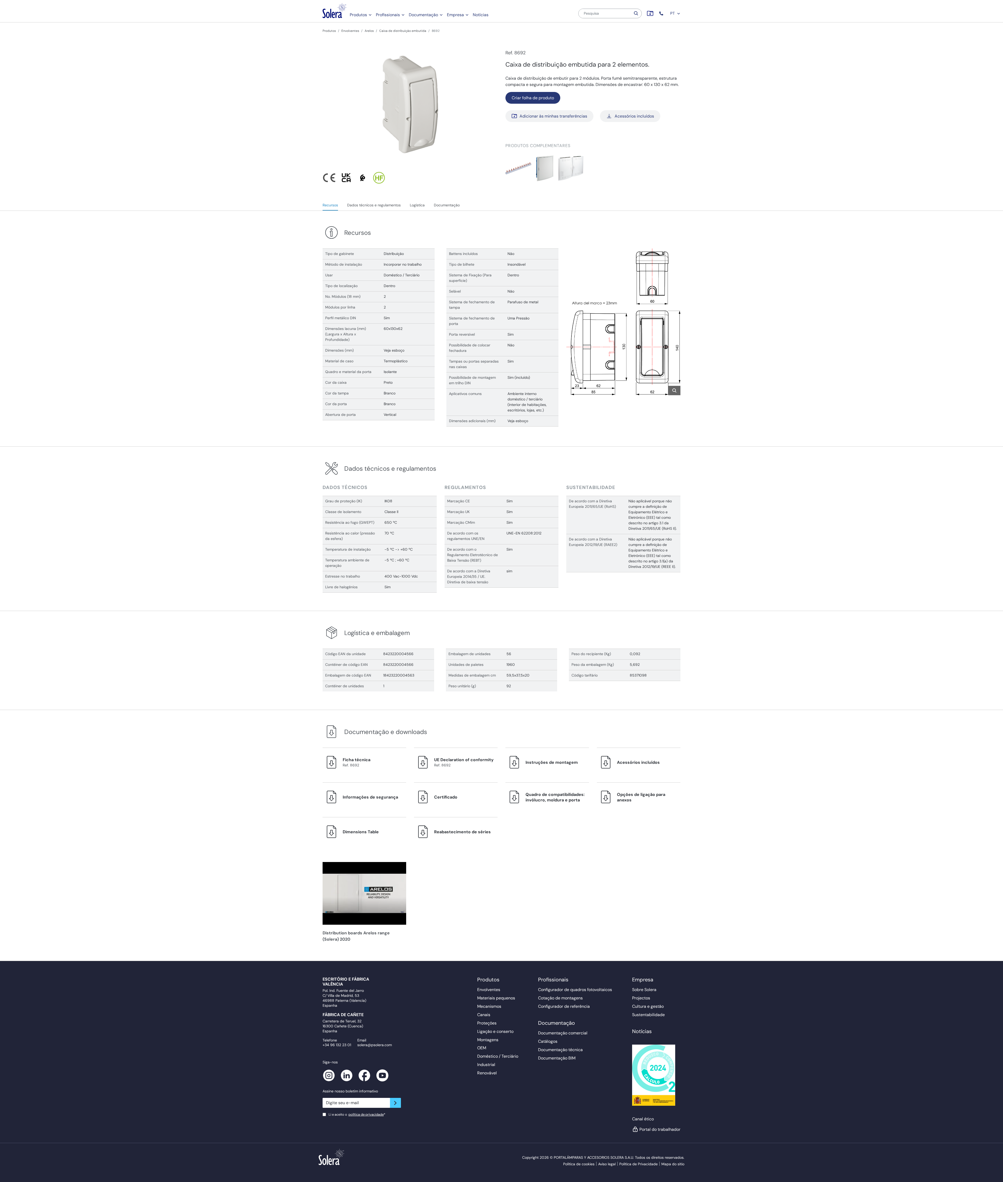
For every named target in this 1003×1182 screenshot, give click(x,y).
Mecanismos (489, 1006)
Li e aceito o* (357, 1114)
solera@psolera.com (374, 1045)
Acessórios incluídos (634, 116)
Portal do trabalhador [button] (659, 1129)
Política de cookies (578, 1164)
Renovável (487, 1073)
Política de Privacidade (638, 1164)
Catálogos (547, 1041)
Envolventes (350, 31)
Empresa (455, 15)
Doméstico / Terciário (497, 1056)
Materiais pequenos (496, 998)
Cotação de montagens (560, 998)
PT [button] (673, 13)
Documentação (423, 15)
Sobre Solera (644, 989)
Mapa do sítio (672, 1164)
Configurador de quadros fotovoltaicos (575, 989)
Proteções (487, 1023)
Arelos (369, 31)
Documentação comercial (562, 1033)
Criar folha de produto (533, 98)
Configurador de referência (564, 1006)
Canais (483, 1014)
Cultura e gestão (648, 1006)
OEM (481, 1048)
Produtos (358, 15)
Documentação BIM (556, 1058)
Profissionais (388, 15)
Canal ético (643, 1119)
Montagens (487, 1040)
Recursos (330, 205)
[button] (661, 13)
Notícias (480, 15)
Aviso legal (607, 1164)
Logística (417, 205)
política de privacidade (366, 1114)
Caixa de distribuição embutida (402, 31)
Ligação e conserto (495, 1031)
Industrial (486, 1064)
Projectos (641, 998)
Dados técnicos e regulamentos (374, 205)
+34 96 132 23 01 (337, 1045)
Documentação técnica (560, 1049)
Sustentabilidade (648, 1014)
